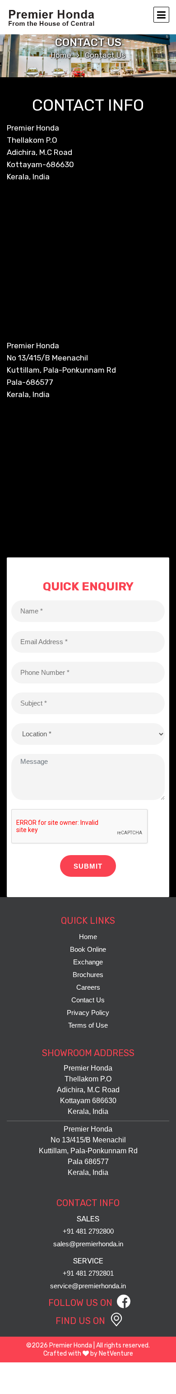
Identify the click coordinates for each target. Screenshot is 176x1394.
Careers (88, 987)
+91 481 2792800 (88, 1231)
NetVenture (116, 1353)
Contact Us (88, 1000)
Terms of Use (88, 1025)
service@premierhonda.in (88, 1286)
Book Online (88, 949)
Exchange (88, 962)
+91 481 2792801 (88, 1273)
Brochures (88, 974)
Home (61, 55)
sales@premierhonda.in (88, 1244)
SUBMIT (88, 866)
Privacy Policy (88, 1012)
